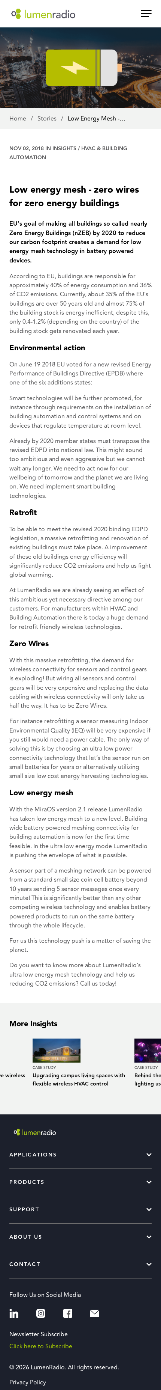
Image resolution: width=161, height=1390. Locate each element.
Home (18, 118)
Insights (64, 149)
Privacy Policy (27, 1382)
